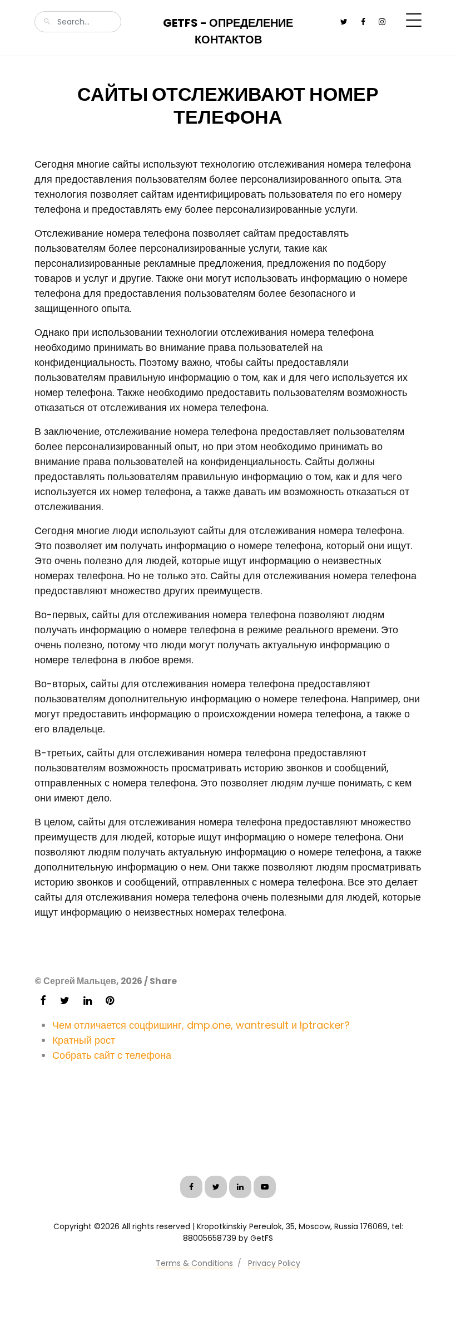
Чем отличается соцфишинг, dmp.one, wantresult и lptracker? (201, 1025)
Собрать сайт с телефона (111, 1055)
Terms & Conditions (194, 1263)
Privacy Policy (274, 1263)
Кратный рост (83, 1040)
